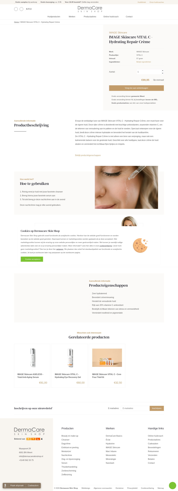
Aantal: (112, 72)
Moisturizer (66, 451)
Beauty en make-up (70, 436)
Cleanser (65, 440)
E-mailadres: (113, 408)
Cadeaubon (153, 444)
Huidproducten (53, 17)
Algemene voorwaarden (103, 488)
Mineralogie (111, 459)
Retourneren (153, 451)
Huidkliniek (142, 2)
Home (16, 22)
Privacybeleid (132, 488)
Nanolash (110, 463)
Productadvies (90, 17)
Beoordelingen (154, 447)
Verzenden (152, 455)
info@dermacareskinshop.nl (31, 456)
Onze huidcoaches (157, 2)
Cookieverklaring (147, 488)
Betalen (151, 459)
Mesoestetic (111, 455)
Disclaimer (120, 488)
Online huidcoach (111, 17)
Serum (64, 463)
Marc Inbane (111, 451)
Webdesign (85, 488)
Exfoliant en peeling (70, 447)
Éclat (108, 440)
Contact (129, 17)
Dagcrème (66, 444)
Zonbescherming (69, 471)
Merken (72, 17)
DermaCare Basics (114, 436)
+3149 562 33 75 (26, 460)
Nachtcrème (67, 455)
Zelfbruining (67, 475)
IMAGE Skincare (118, 32)
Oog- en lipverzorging (71, 459)
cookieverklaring (106, 246)
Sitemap (161, 488)
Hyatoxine (110, 444)
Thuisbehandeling (69, 467)
